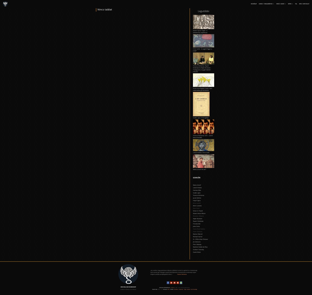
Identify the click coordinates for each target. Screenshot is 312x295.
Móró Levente (197, 206)
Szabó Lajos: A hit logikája (201, 118)
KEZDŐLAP (254, 4)
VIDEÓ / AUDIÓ (280, 4)
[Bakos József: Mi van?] (203, 161)
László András (197, 188)
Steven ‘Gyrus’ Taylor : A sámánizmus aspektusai (200, 31)
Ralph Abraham (197, 219)
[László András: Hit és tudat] (203, 145)
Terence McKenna (198, 195)
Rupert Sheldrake (198, 221)
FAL (296, 4)
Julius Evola (196, 226)
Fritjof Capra (197, 200)
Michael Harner (197, 237)
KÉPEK (289, 4)
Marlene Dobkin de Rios (200, 247)
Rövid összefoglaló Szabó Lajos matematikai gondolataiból (202, 89)
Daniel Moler (197, 252)
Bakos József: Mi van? (199, 169)
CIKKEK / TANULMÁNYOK (266, 4)
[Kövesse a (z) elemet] (181, 282)
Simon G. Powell (198, 211)
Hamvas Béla (197, 190)
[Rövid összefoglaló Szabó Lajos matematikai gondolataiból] (203, 80)
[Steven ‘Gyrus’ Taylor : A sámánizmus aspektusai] (203, 22)
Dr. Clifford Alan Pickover (200, 239)
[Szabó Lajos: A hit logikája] (201, 104)
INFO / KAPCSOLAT (304, 4)
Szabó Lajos (196, 193)
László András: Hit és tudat (201, 152)
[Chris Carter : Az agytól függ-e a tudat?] (203, 41)
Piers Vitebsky (197, 244)
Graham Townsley (198, 249)
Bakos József (197, 185)
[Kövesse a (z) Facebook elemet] (168, 282)
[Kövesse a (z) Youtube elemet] (171, 282)
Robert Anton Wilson (199, 213)
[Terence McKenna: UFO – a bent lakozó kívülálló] (203, 127)
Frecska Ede (196, 224)
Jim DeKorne (197, 242)
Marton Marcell (197, 234)
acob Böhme (197, 198)
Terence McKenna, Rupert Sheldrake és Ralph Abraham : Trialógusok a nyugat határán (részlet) (202, 69)
